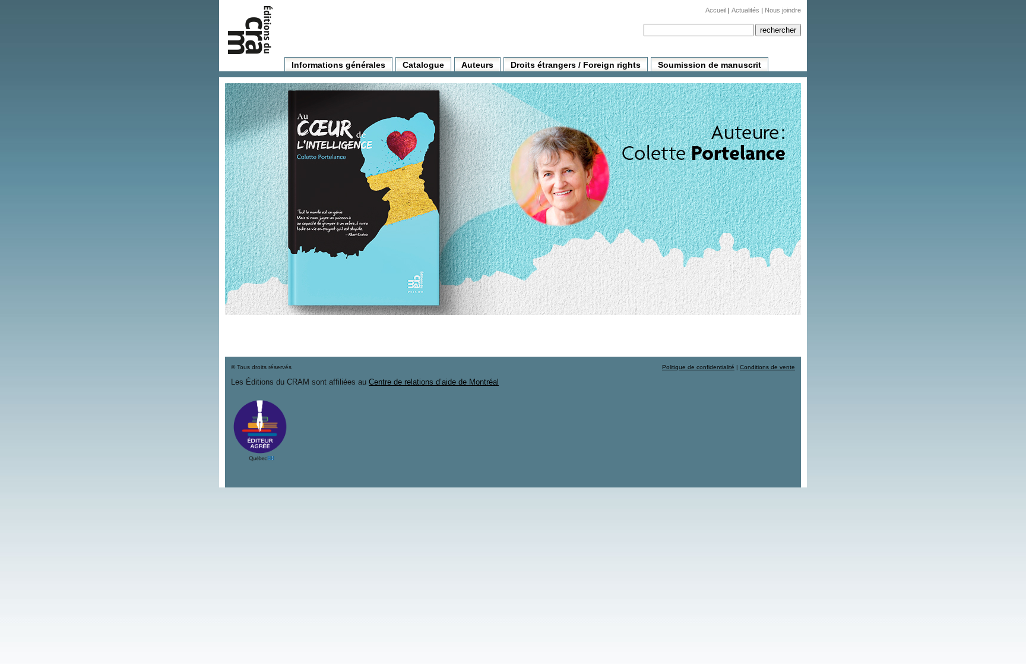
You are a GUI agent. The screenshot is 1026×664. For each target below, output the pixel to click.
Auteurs (477, 65)
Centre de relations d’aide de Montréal (434, 381)
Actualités (745, 10)
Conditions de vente (767, 367)
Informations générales (338, 65)
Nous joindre (783, 10)
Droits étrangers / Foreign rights (576, 65)
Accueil (715, 10)
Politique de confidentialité (698, 367)
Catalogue (423, 65)
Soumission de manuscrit (709, 65)
